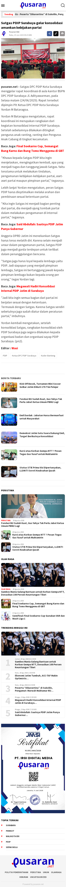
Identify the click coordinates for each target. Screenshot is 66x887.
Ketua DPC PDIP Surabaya (24, 355)
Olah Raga (5, 589)
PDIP (5, 355)
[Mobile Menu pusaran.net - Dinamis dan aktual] (4, 5)
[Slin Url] (55, 33)
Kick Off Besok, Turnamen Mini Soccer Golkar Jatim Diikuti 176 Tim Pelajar (40, 385)
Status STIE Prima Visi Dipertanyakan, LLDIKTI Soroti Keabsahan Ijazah (40, 469)
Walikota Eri (12, 836)
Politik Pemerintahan (16, 872)
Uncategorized (38, 877)
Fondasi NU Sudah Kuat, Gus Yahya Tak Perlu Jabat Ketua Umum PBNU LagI (41, 400)
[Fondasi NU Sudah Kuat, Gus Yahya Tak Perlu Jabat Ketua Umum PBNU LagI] (33, 506)
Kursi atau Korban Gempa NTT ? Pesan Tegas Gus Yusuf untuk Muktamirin (41, 452)
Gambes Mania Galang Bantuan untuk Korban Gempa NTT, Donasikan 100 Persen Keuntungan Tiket (33, 593)
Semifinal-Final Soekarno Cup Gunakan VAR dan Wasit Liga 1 (38, 617)
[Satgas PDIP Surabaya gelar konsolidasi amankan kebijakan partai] (33, 58)
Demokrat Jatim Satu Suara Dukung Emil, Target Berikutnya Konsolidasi (42, 435)
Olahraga (56, 872)
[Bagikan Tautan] (49, 33)
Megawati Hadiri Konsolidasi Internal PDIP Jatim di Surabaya (38, 701)
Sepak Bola (11, 847)
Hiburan (23, 877)
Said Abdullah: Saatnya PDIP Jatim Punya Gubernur (37, 714)
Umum (46, 872)
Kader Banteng (48, 355)
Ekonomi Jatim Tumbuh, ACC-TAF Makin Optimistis (36, 677)
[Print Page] (62, 33)
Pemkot (10, 831)
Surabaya (11, 825)
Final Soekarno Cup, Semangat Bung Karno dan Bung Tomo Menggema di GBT (38, 605)
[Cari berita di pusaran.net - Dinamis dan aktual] (63, 5)
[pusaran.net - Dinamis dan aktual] (33, 5)
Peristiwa (5, 520)
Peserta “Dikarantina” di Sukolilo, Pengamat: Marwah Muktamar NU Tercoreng (34, 689)
